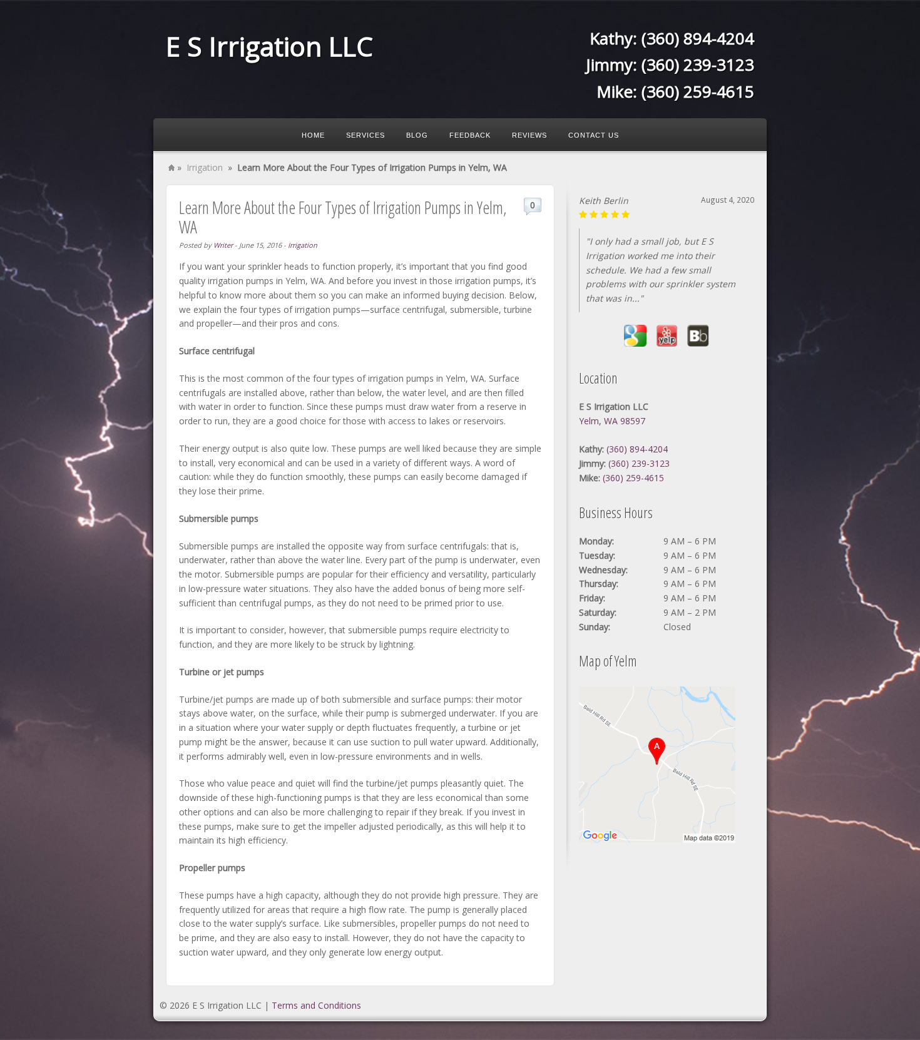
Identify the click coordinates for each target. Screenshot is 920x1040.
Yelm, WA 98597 (612, 421)
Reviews (529, 135)
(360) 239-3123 (697, 64)
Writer (223, 245)
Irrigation (205, 167)
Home (313, 135)
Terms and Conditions (316, 1005)
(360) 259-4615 (697, 91)
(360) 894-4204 (697, 38)
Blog (417, 135)
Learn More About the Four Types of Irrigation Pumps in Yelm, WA (343, 217)
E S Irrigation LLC (269, 46)
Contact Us (593, 135)
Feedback (470, 135)
